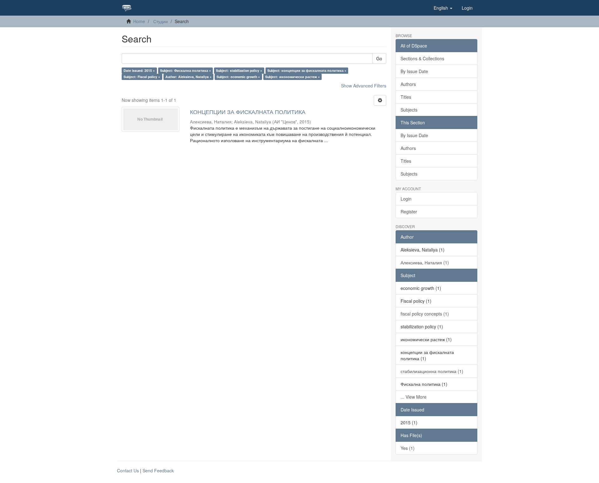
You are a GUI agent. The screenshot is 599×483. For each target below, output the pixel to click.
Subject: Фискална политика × (185, 70)
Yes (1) (408, 448)
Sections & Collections (422, 58)
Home (139, 21)
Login (406, 199)
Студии (160, 21)
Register (409, 211)
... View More (413, 397)
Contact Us (128, 470)
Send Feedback (158, 470)
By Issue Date (414, 71)
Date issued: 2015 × (139, 70)
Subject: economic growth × (238, 76)
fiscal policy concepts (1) (425, 314)
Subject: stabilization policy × (239, 70)
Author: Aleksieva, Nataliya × (188, 76)
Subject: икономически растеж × (292, 76)
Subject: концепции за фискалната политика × (306, 70)
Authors (408, 84)
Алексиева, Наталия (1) (425, 262)
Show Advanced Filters (363, 85)
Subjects (409, 110)
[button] (443, 8)
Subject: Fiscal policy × (142, 76)
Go (379, 58)
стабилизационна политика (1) (432, 371)
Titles (406, 97)
